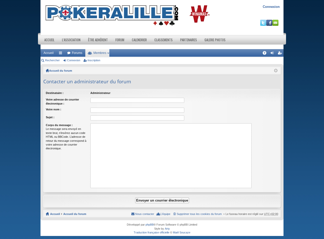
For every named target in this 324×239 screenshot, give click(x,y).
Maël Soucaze (181, 232)
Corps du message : (59, 125)
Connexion (271, 7)
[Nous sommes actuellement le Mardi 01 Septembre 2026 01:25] (275, 70)
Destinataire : (55, 92)
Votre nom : (53, 109)
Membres (99, 53)
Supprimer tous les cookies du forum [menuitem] (199, 213)
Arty (167, 228)
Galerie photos (215, 39)
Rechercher (52, 60)
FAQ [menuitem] (266, 54)
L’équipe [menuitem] (165, 213)
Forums (77, 53)
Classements (163, 39)
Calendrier (139, 39)
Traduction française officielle (151, 232)
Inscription (94, 60)
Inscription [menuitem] (281, 54)
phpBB (150, 224)
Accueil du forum (60, 70)
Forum (119, 39)
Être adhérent (98, 39)
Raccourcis (61, 54)
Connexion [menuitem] (273, 54)
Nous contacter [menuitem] (144, 213)
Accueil (49, 39)
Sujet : (50, 117)
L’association (71, 39)
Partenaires (188, 39)
